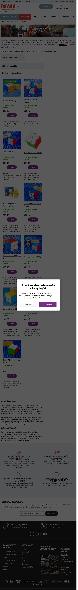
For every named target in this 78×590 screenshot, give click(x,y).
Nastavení (28, 304)
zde (51, 298)
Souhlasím (48, 304)
